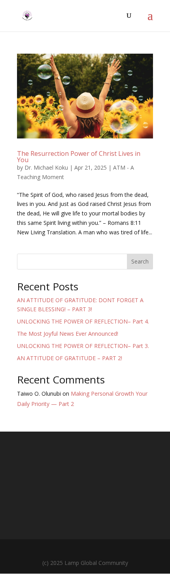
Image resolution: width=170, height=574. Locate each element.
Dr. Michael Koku (46, 167)
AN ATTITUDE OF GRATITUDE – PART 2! (69, 358)
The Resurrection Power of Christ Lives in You (78, 156)
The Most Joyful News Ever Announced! (67, 333)
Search (140, 261)
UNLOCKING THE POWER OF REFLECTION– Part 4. (83, 321)
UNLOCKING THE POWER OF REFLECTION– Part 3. (83, 346)
